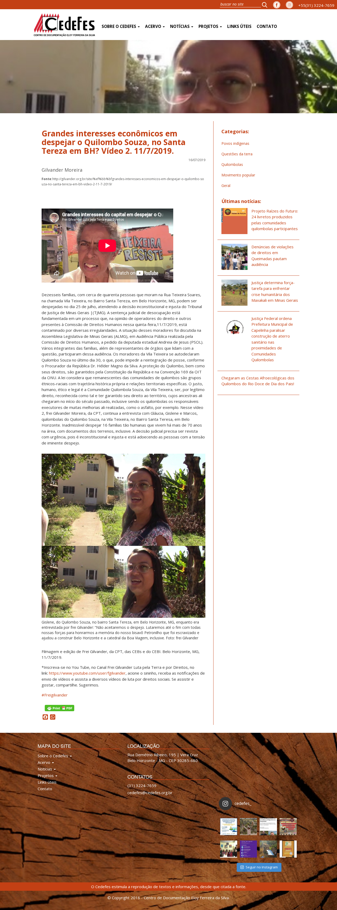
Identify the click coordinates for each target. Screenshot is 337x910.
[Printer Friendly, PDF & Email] (59, 707)
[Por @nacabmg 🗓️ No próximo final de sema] (228, 826)
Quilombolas (232, 164)
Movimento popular (238, 174)
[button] (266, 4)
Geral (225, 185)
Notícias (180, 26)
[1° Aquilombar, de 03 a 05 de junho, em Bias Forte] (288, 826)
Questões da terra (236, 153)
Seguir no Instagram (262, 867)
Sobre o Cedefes (119, 26)
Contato (267, 26)
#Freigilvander (55, 695)
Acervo (153, 26)
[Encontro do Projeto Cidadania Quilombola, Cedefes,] (228, 849)
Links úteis (239, 26)
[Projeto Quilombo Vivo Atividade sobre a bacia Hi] (268, 849)
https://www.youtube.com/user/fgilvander (87, 673)
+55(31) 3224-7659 (316, 5)
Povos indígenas (235, 143)
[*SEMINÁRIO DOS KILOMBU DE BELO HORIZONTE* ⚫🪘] (288, 849)
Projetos (209, 26)
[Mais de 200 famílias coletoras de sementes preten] (248, 826)
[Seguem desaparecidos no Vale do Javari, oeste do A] (268, 826)
